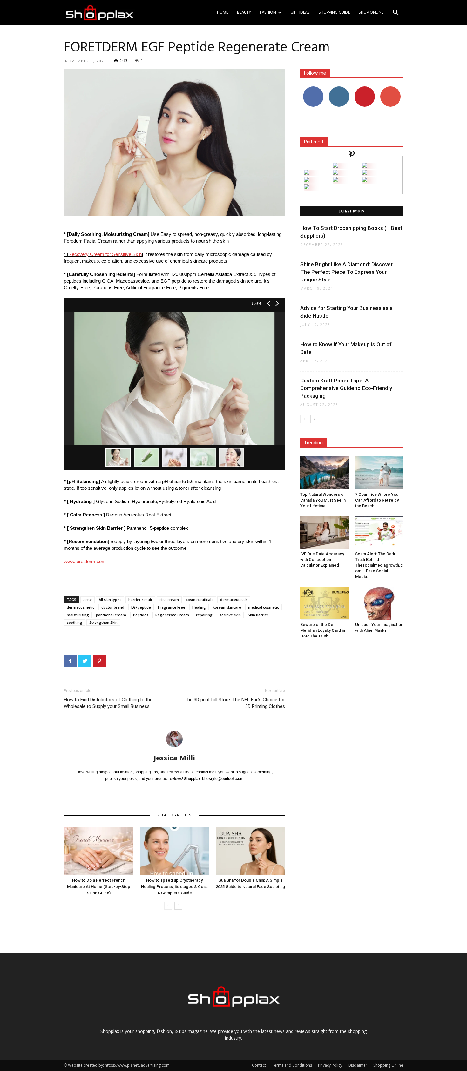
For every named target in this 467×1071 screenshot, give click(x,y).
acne (87, 599)
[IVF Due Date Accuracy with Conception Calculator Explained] (324, 532)
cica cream (169, 599)
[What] (335, 166)
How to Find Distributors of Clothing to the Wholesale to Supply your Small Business (108, 703)
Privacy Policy (330, 1065)
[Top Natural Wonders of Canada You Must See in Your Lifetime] (324, 472)
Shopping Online (388, 1065)
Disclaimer (357, 1065)
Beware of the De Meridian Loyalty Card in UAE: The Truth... (322, 630)
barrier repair (140, 599)
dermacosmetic (80, 607)
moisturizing (78, 614)
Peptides (140, 614)
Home (222, 12)
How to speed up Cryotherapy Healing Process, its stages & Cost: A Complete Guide (174, 886)
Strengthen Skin (103, 622)
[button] (395, 13)
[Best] (364, 180)
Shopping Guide (334, 12)
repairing (204, 614)
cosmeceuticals (199, 599)
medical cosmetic (263, 607)
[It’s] (306, 180)
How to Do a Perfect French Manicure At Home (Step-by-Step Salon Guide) (98, 886)
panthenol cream (111, 614)
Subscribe (390, 88)
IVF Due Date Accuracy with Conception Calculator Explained (322, 559)
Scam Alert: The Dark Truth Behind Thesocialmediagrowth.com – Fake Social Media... (379, 565)
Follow (338, 88)
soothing (74, 622)
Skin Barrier (258, 614)
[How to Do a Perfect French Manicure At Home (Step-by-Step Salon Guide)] (98, 851)
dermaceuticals (233, 599)
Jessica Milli (174, 757)
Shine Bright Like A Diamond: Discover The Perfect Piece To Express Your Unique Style (346, 272)
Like (313, 88)
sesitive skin (230, 614)
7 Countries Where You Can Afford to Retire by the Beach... (377, 500)
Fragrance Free (171, 607)
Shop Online (371, 12)
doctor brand (112, 607)
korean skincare (227, 607)
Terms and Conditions (292, 1065)
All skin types (110, 599)
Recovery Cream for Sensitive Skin (105, 254)
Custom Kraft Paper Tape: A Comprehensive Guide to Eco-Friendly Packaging (346, 388)
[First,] (306, 173)
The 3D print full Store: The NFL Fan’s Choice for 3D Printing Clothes (235, 703)
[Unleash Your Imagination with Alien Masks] (379, 603)
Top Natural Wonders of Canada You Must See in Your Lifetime (323, 500)
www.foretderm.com (85, 561)
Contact (259, 1065)
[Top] (306, 188)
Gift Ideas (300, 12)
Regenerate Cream (172, 614)
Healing (199, 607)
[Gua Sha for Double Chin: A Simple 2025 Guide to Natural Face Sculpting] (250, 851)
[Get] (364, 166)
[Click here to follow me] (351, 155)
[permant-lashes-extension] (335, 180)
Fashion (268, 12)
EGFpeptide (141, 607)
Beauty (244, 12)
